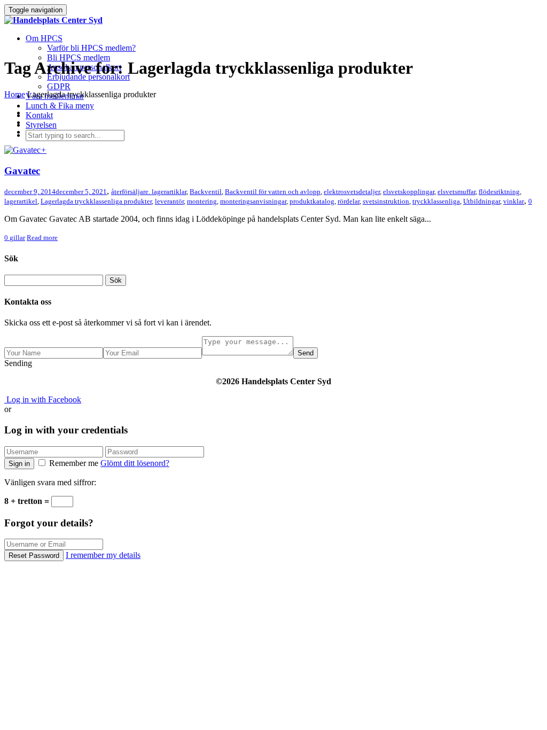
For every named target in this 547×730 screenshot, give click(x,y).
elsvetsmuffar (456, 192)
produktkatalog (312, 201)
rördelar (349, 201)
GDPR (59, 86)
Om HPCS (44, 38)
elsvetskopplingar (408, 192)
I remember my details (103, 555)
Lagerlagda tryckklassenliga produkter (96, 201)
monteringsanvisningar (253, 201)
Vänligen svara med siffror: (50, 482)
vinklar (513, 201)
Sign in (19, 464)
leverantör (169, 201)
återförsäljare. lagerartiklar (148, 192)
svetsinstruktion (386, 201)
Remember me (73, 463)
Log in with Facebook (42, 399)
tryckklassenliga (436, 201)
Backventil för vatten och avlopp (273, 192)
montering (202, 201)
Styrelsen (41, 124)
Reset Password (34, 556)
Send (306, 353)
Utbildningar (481, 201)
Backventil (206, 192)
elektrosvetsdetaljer (352, 192)
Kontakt (39, 115)
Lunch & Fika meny (60, 105)
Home (14, 94)
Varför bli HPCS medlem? (91, 47)
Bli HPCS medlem (78, 57)
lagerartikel (20, 201)
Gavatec (22, 170)
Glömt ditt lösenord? (134, 463)
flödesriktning (499, 192)
